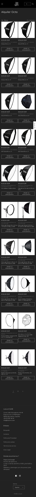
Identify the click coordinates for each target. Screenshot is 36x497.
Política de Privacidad (9, 438)
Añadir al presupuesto (10, 49)
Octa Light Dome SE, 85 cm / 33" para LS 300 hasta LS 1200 (26, 226)
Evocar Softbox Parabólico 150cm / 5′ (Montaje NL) (25, 299)
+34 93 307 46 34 (8, 418)
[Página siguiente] (23, 391)
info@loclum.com (9, 420)
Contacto (6, 434)
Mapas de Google (9, 460)
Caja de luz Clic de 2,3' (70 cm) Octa (26, 189)
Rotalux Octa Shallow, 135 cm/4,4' (25, 373)
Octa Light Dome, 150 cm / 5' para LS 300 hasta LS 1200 (9, 299)
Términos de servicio (9, 446)
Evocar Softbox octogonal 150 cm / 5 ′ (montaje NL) (9, 336)
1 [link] (13, 391)
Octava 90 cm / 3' (6, 44)
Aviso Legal (6, 450)
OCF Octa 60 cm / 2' (6, 151)
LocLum (20, 493)
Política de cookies (9, 442)
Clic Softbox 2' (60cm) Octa (8, 188)
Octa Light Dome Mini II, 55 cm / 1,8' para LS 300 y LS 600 (9, 226)
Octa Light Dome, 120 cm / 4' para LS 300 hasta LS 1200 (25, 262)
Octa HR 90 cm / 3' (23, 44)
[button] (2, 4)
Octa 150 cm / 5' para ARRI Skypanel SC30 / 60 (25, 335)
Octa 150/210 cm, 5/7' (24, 115)
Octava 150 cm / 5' (23, 79)
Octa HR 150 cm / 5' (6, 115)
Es (26, 4)
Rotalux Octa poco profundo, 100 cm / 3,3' (8, 373)
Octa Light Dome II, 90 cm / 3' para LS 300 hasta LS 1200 (9, 262)
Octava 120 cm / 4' (6, 79)
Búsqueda (6, 430)
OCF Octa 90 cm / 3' (23, 151)
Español (17, 487)
